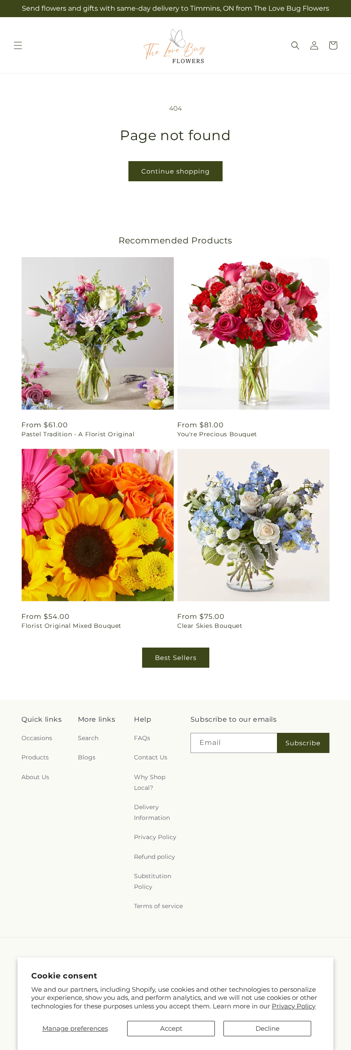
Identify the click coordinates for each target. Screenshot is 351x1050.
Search (88, 738)
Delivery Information (152, 812)
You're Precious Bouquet (217, 434)
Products (35, 757)
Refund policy (154, 857)
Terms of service (158, 906)
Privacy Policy (293, 1006)
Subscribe (303, 743)
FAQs (142, 738)
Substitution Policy (152, 881)
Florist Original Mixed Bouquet (71, 626)
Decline (268, 1028)
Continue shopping (175, 171)
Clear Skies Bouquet (209, 626)
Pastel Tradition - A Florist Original (77, 434)
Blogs (86, 757)
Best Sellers (175, 658)
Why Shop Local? (149, 782)
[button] (18, 45)
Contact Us (150, 757)
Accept (171, 1028)
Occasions (36, 738)
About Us (35, 777)
